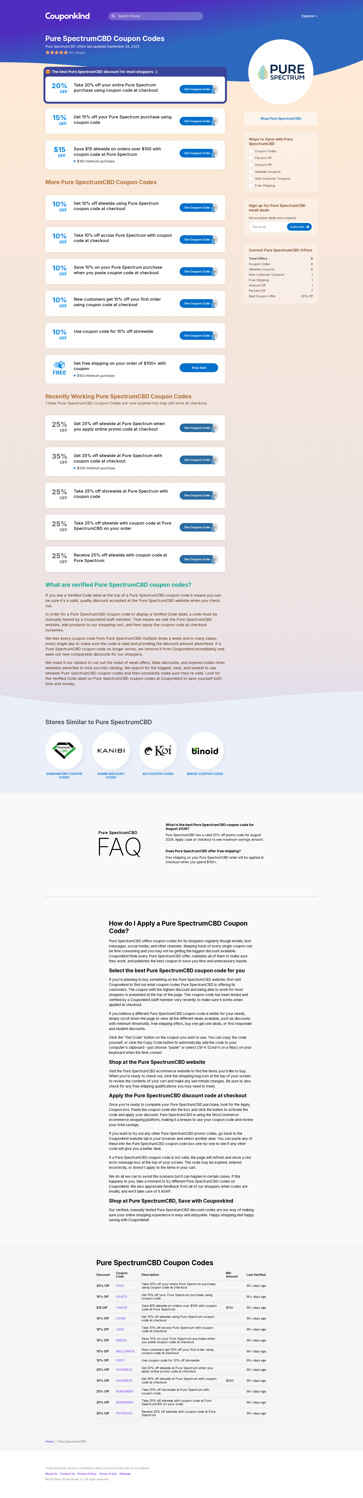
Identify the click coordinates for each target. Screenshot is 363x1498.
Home (49, 1441)
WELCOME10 (125, 1351)
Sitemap (124, 1473)
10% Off (102, 1318)
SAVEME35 (124, 1380)
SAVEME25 (124, 1369)
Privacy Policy (87, 1473)
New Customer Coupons (272, 178)
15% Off (102, 1297)
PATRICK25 (124, 1413)
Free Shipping (265, 185)
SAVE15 (121, 1297)
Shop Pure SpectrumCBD (280, 118)
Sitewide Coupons (268, 172)
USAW (121, 1318)
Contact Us (67, 1473)
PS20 (120, 1286)
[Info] (156, 72)
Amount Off (263, 165)
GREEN (121, 1340)
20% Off (102, 1286)
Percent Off (263, 158)
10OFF (120, 1360)
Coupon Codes (265, 151)
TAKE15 (121, 1307)
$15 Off (101, 1307)
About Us (51, 1473)
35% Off (102, 1380)
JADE (120, 1329)
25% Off (102, 1369)
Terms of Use (108, 1473)
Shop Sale (199, 367)
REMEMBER (124, 1391)
